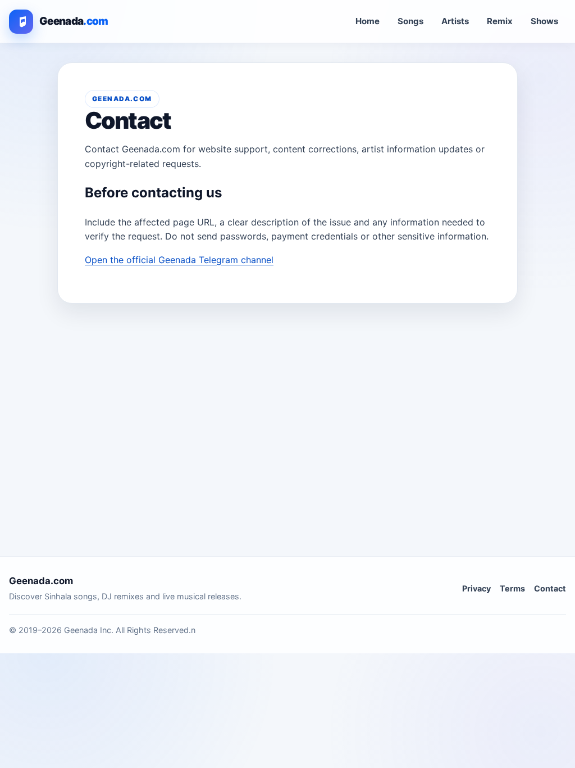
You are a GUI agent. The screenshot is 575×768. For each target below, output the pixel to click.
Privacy (476, 588)
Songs (410, 21)
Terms (512, 588)
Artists (455, 21)
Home (367, 21)
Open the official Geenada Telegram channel (179, 259)
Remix (500, 21)
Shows (544, 21)
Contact (550, 588)
